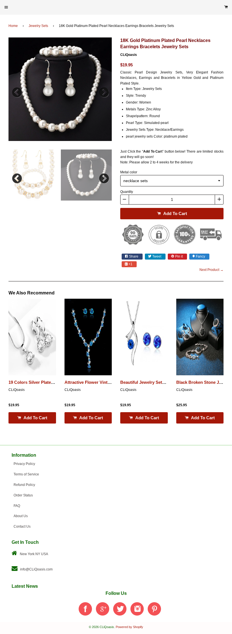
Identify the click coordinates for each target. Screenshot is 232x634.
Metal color (128, 172)
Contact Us (22, 526)
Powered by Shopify (129, 627)
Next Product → (211, 270)
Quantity (126, 192)
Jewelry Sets (38, 26)
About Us (21, 516)
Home (13, 26)
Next (103, 91)
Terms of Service (26, 474)
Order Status (23, 495)
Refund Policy (24, 485)
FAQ (17, 506)
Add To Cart (174, 213)
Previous (17, 91)
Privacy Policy (24, 464)
